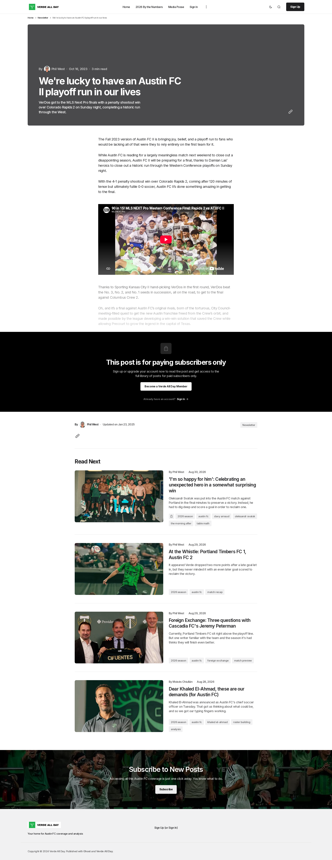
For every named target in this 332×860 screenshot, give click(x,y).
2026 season (185, 516)
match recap (214, 592)
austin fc (203, 516)
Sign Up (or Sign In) (166, 827)
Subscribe (166, 789)
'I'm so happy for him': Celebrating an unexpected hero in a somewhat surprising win (212, 485)
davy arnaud (221, 516)
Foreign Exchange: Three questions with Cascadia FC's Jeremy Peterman (209, 623)
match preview (243, 660)
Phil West (178, 472)
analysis (176, 729)
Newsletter (43, 18)
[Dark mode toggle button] (271, 7)
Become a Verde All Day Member (166, 386)
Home (126, 6)
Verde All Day (104, 851)
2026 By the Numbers (149, 6)
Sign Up (295, 6)
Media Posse (176, 6)
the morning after (181, 523)
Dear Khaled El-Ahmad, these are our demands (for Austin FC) (207, 691)
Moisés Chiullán (182, 681)
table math (203, 523)
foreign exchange (218, 660)
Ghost (87, 851)
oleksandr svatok (245, 516)
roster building (241, 722)
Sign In (194, 6)
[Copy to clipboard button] (289, 111)
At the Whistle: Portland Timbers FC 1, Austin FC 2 (207, 554)
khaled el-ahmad (217, 722)
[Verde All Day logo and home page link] (44, 7)
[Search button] (279, 7)
